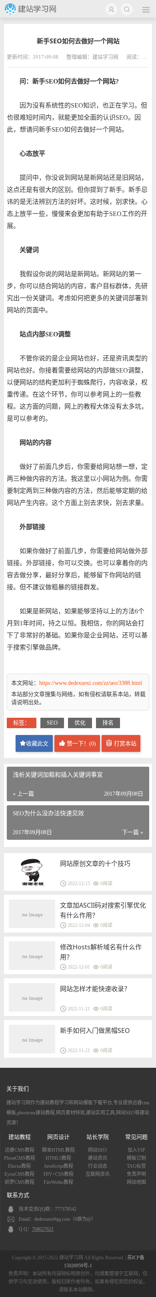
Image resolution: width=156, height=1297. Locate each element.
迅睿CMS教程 (19, 1150)
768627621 (43, 1229)
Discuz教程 (19, 1166)
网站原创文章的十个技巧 (95, 863)
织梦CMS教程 (19, 1182)
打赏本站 (124, 744)
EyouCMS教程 (19, 1174)
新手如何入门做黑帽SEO (95, 1030)
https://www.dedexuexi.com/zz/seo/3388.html (90, 683)
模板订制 (136, 1158)
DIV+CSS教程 (59, 1174)
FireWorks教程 (58, 1182)
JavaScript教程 (58, 1166)
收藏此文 (37, 744)
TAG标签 (136, 1166)
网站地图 (136, 1182)
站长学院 (97, 1137)
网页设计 (58, 1137)
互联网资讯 (98, 1174)
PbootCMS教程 (19, 1158)
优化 (80, 723)
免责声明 (136, 1174)
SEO (52, 723)
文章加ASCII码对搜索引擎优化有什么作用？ (103, 910)
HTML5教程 (58, 1158)
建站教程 (19, 1137)
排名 (108, 723)
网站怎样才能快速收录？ (95, 988)
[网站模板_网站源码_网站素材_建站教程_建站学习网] (31, 13)
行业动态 (97, 1166)
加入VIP (136, 1150)
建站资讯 (97, 1158)
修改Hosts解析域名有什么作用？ (101, 952)
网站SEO (97, 1150)
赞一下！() (80, 744)
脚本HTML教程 (58, 1150)
